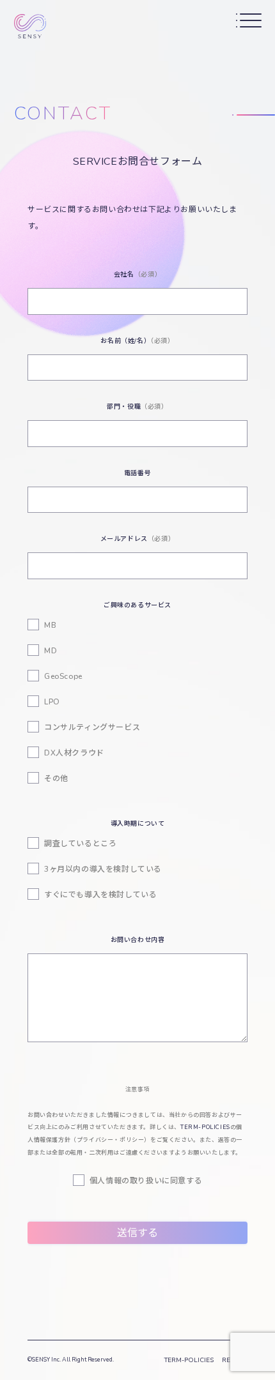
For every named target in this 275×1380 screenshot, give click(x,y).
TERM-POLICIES (205, 1127)
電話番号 (137, 473)
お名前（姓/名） (137, 341)
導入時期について (138, 823)
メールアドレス (137, 539)
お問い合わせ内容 (138, 940)
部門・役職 (137, 406)
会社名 (137, 274)
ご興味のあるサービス (137, 605)
